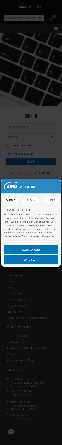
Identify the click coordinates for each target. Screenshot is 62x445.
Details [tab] (31, 200)
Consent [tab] (10, 200)
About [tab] (51, 200)
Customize (29, 259)
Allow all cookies (31, 249)
